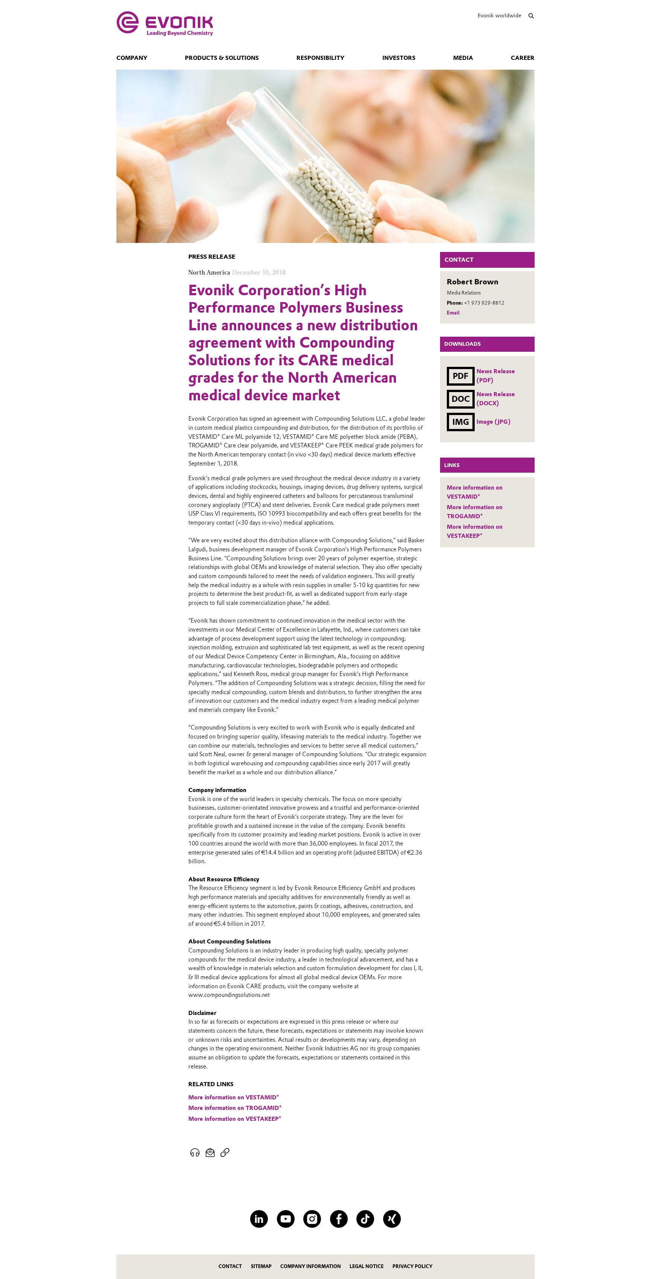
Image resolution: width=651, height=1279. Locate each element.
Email (453, 313)
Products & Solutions (222, 58)
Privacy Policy (412, 1266)
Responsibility (320, 58)
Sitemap (261, 1266)
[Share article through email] (210, 1152)
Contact (230, 1266)
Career (523, 58)
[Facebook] (339, 1219)
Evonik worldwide (499, 15)
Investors (399, 58)
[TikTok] (365, 1219)
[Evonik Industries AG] (164, 23)
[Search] (531, 15)
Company (131, 58)
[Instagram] (312, 1219)
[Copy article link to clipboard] (224, 1152)
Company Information (310, 1266)
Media (463, 58)
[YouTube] (286, 1219)
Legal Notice (367, 1266)
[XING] (392, 1219)
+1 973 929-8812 (484, 303)
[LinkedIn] (259, 1219)
